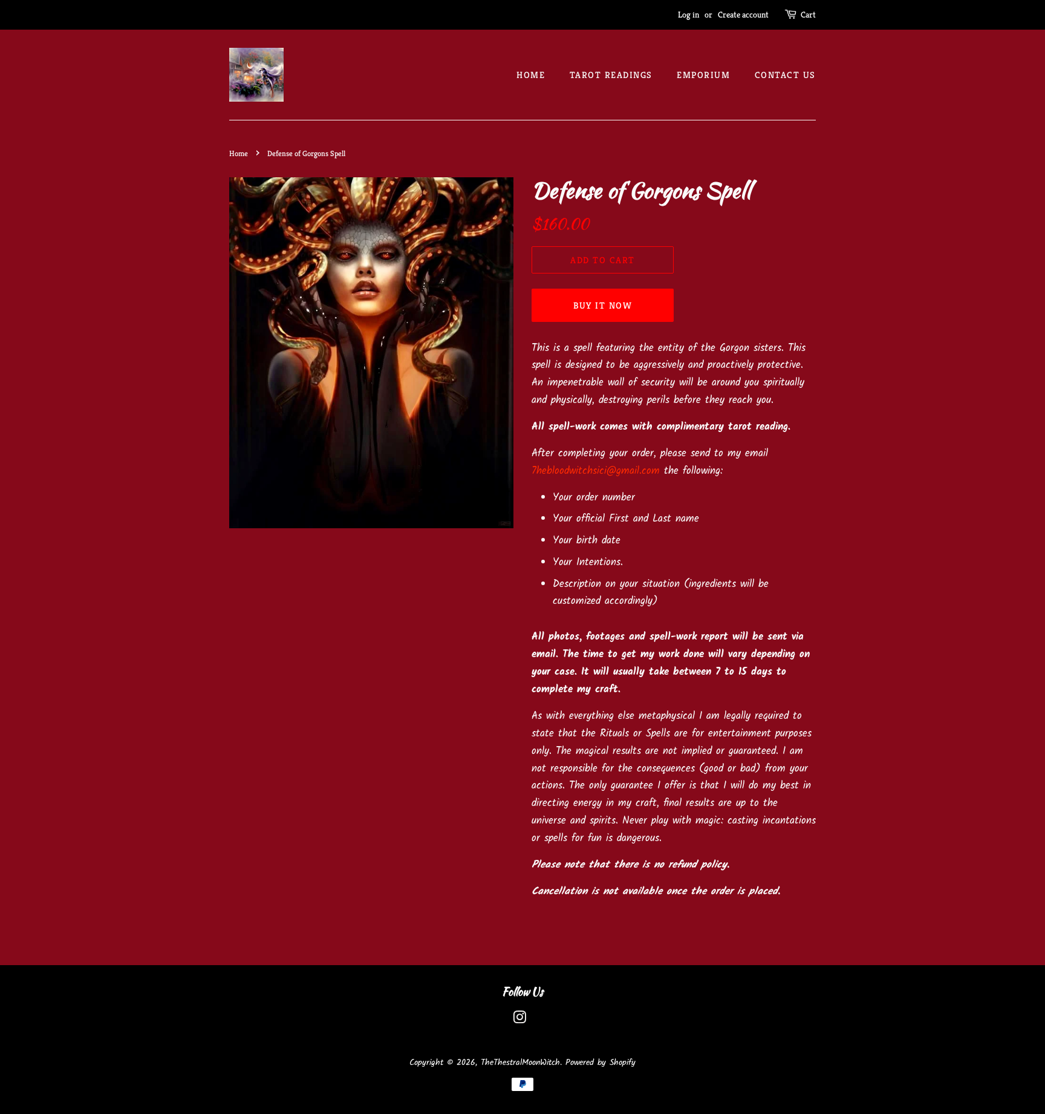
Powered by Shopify (600, 1063)
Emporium (703, 74)
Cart (808, 14)
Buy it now (603, 305)
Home (530, 74)
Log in (688, 14)
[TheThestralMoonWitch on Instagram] (519, 1020)
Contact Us (785, 74)
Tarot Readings (611, 74)
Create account (743, 14)
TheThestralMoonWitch (520, 1063)
